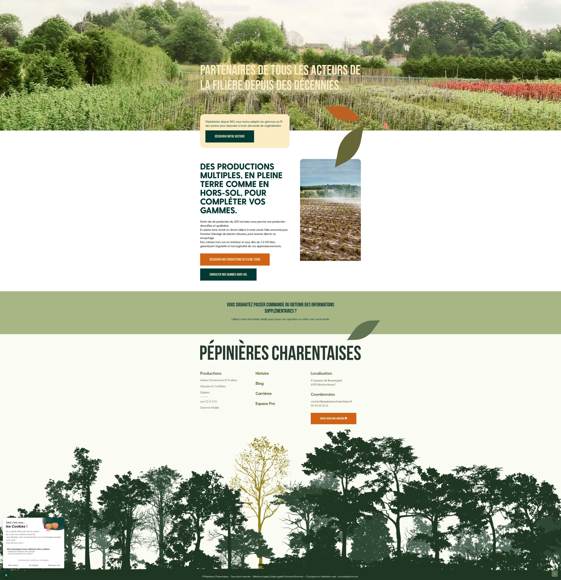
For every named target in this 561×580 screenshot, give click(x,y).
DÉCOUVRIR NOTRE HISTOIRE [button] (230, 136)
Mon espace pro (525, 8)
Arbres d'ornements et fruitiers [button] (218, 380)
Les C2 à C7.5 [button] (208, 401)
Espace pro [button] (265, 403)
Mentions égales (261, 576)
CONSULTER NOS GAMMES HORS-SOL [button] (228, 274)
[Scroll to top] (555, 573)
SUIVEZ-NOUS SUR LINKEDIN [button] (332, 418)
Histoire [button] (262, 373)
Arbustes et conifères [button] (213, 386)
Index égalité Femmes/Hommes (287, 576)
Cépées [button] (204, 392)
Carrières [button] (264, 393)
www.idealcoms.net (348, 576)
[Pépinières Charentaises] (224, 7)
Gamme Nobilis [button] (209, 407)
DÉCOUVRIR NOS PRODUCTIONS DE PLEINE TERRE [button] (234, 259)
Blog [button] (260, 383)
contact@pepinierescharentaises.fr (331, 401)
